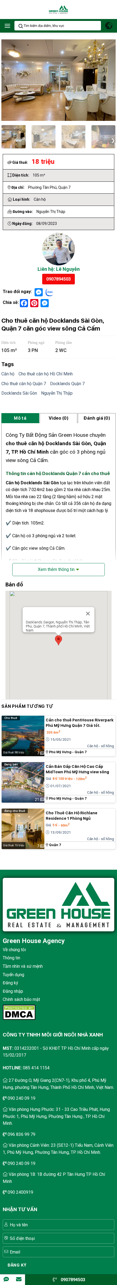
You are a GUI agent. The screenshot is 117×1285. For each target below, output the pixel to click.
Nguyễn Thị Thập (57, 393)
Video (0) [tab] (58, 418)
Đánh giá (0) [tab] (97, 418)
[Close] (87, 613)
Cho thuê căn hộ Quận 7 (23, 383)
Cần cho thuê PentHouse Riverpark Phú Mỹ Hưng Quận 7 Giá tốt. (79, 723)
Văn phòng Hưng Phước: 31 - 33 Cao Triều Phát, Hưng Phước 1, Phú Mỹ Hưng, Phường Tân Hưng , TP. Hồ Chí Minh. (56, 1116)
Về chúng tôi (14, 949)
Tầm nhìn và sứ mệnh (23, 966)
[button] (7, 25)
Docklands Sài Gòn (19, 393)
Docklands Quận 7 (67, 383)
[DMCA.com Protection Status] (19, 1011)
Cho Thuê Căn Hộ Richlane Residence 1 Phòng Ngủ (71, 816)
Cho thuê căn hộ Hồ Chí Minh (46, 373)
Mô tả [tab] (20, 418)
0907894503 (58, 279)
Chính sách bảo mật (21, 999)
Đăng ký (10, 982)
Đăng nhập (13, 991)
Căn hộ (7, 373)
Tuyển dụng (13, 974)
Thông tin (11, 957)
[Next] (112, 139)
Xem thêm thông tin (56, 569)
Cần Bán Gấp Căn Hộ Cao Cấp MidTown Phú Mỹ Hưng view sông (77, 769)
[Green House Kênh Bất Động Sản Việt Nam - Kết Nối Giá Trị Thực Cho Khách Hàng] (58, 9)
